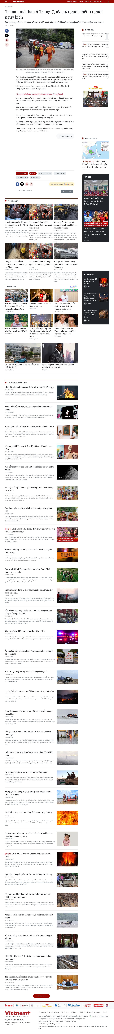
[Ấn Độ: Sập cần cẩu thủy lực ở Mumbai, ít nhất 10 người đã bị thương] (67, 656)
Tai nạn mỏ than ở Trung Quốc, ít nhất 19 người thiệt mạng (40, 264)
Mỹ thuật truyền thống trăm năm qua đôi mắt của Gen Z (29, 426)
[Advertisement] (45, 152)
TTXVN (81, 1012)
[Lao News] (32, 1005)
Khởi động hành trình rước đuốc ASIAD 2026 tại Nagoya (29, 387)
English (75, 1)
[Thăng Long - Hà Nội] (101, 1)
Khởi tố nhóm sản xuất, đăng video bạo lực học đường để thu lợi (94, 201)
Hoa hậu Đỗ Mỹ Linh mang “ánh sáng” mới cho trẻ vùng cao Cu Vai (29, 489)
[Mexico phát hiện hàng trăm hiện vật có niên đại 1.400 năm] (67, 452)
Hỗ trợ (67, 1012)
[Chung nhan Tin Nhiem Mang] (99, 1016)
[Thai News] (37, 1005)
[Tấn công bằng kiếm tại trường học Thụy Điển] (67, 637)
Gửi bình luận (67, 191)
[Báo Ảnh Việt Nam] (98, 1005)
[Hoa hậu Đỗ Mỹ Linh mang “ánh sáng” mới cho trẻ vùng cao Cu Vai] (67, 493)
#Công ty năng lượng (45, 173)
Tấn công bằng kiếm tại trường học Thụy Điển (25, 631)
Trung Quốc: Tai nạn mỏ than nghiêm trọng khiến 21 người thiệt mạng (65, 225)
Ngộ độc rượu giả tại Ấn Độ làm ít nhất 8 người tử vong (28, 874)
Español (87, 1)
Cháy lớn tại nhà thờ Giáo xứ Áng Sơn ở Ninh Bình (27, 855)
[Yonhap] (60, 1005)
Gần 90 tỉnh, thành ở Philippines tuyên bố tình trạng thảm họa (28, 733)
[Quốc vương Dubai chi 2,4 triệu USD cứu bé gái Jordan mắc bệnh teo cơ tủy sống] (67, 839)
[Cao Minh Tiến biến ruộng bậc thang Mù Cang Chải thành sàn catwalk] (67, 575)
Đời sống (8, 7)
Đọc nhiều (89, 30)
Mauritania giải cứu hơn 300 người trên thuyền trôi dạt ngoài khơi (29, 712)
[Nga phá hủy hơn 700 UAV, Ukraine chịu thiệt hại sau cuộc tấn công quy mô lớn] (103, 297)
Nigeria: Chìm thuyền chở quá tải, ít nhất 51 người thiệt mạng (29, 916)
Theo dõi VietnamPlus (57, 184)
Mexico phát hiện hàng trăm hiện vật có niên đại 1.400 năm (28, 447)
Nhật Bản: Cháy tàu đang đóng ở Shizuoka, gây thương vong (28, 814)
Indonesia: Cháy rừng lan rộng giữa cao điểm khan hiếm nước (29, 753)
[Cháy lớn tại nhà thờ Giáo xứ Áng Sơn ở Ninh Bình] (67, 859)
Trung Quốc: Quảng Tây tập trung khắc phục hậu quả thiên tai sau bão (28, 793)
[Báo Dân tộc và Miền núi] (7, 1005)
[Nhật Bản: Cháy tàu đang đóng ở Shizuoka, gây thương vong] (67, 818)
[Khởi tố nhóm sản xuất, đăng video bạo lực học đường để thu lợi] (96, 188)
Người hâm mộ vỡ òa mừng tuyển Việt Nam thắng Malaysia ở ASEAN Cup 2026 (95, 76)
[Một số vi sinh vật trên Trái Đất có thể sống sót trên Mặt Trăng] (67, 472)
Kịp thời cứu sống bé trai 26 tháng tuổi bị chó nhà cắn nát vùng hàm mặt (95, 35)
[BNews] (17, 1005)
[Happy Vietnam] (47, 1005)
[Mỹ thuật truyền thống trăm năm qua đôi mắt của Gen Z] (67, 432)
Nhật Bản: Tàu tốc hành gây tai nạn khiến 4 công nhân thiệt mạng (28, 957)
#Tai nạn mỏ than (22, 173)
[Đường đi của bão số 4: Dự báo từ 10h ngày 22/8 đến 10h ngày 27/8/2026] (95, 150)
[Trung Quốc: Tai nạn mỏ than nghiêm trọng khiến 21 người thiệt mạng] (66, 212)
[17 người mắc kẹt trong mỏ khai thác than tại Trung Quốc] (39, 94)
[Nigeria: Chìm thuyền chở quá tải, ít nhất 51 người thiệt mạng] (67, 920)
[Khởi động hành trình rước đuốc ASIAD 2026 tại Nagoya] (67, 393)
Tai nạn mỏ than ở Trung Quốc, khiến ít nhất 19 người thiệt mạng (65, 264)
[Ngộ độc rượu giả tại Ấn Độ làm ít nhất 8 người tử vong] (67, 880)
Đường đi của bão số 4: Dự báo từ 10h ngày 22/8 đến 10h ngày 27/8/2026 (94, 164)
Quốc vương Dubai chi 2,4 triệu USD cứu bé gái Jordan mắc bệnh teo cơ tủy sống (28, 834)
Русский (96, 1)
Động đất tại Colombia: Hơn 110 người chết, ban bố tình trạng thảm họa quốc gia (94, 56)
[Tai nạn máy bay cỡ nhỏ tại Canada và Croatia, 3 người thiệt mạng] (67, 555)
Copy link (7, 45)
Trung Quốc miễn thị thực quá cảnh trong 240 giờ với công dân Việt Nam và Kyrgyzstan (95, 66)
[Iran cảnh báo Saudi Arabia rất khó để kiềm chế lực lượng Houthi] (103, 313)
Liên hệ (105, 1012)
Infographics (91, 138)
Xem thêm (41, 996)
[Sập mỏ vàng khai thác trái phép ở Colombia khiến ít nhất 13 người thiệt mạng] (67, 900)
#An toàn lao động (22, 177)
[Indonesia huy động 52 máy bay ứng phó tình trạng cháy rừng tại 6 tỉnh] (67, 595)
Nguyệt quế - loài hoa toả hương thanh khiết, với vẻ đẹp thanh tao (95, 45)
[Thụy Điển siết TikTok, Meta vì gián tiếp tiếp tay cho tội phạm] (67, 412)
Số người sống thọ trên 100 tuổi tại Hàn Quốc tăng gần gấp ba (28, 937)
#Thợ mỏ (32, 173)
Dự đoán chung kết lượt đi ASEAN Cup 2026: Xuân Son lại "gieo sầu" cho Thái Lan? (95, 233)
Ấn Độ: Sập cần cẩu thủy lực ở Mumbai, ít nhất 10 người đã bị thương (29, 652)
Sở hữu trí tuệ (42, 1012)
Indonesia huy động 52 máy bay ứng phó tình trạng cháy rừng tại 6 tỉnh (29, 591)
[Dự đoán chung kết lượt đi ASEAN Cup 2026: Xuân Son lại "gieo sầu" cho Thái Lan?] (96, 218)
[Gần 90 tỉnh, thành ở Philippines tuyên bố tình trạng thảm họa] (67, 737)
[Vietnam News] (74, 1005)
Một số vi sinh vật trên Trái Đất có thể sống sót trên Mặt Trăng (29, 468)
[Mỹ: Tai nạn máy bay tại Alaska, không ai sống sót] (67, 677)
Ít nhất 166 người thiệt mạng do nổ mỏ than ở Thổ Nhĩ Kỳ (17, 223)
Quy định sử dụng (54, 1012)
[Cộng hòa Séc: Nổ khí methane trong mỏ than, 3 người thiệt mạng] (17, 251)
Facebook (7, 31)
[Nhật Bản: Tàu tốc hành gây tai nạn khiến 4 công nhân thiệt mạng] (67, 962)
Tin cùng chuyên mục (17, 383)
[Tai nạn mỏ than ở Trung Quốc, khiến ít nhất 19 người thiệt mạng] (66, 251)
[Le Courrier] (87, 1005)
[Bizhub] (24, 1005)
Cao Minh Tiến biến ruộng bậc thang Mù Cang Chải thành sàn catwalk (27, 570)
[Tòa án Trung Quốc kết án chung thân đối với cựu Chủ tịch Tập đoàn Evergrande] (67, 982)
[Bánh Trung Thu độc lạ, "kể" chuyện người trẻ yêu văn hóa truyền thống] (67, 534)
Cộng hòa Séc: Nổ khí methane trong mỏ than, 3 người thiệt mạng (16, 264)
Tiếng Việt (69, 1)
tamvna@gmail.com (79, 1018)
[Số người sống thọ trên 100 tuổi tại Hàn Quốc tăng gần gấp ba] (67, 941)
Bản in (7, 40)
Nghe (89, 286)
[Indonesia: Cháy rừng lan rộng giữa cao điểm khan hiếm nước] (67, 758)
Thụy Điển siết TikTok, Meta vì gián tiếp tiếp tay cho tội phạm (29, 408)
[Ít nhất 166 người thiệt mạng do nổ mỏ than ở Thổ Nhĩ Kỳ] (17, 212)
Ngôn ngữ (74, 1012)
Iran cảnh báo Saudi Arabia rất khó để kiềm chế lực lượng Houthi (90, 314)
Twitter (7, 35)
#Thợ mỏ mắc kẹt (60, 173)
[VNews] (107, 1005)
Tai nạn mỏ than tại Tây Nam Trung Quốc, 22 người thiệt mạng (40, 225)
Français (81, 1)
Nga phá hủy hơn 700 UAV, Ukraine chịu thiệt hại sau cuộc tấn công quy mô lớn (90, 297)
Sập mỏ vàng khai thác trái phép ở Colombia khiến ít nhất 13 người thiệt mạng (27, 895)
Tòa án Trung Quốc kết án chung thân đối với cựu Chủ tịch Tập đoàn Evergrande (28, 978)
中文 (91, 1)
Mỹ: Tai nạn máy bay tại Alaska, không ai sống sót (26, 671)
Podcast (90, 275)
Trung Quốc (36, 177)
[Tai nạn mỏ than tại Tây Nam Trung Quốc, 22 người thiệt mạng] (41, 212)
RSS (62, 1012)
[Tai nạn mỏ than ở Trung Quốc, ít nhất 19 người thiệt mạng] (41, 251)
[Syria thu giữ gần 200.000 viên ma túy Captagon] (67, 777)
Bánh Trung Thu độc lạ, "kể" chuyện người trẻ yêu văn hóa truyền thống (30, 530)
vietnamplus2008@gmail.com (51, 1024)
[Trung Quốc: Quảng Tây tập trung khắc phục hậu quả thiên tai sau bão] (67, 797)
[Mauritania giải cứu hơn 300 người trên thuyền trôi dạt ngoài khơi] (67, 716)
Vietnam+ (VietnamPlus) (19, 1)
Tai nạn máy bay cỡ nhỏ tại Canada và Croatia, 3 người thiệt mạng (28, 551)
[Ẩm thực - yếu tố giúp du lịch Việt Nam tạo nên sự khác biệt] (67, 514)
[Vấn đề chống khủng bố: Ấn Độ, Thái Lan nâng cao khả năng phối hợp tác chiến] (67, 616)
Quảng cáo (97, 1012)
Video (88, 177)
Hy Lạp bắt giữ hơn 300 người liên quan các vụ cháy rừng (29, 691)
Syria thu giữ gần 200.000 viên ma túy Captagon (26, 772)
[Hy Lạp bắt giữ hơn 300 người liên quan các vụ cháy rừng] (67, 697)
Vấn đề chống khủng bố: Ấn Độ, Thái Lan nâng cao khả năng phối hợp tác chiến (28, 612)
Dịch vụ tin (88, 1012)
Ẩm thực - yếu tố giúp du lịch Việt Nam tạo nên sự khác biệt (29, 509)
